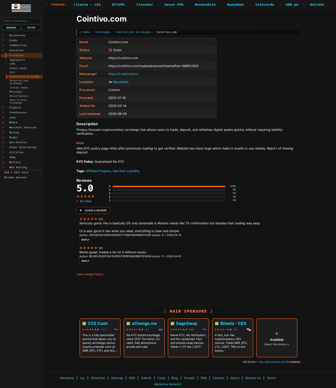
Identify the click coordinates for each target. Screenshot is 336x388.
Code (161, 378)
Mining (14, 132)
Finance (15, 107)
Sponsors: (58, 4)
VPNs (12, 157)
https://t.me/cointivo (123, 74)
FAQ (203, 378)
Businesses (17, 35)
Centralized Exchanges (24, 76)
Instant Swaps (19, 87)
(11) (103, 329)
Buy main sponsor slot (272, 361)
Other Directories (23, 147)
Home (86, 32)
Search (11, 27)
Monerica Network (168, 384)
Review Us (253, 378)
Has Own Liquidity (126, 171)
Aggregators (17, 60)
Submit (146, 378)
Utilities (16, 152)
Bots (12, 72)
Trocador (136, 5)
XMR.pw (283, 5)
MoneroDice (196, 5)
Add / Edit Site (16, 172)
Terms (271, 378)
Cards (13, 40)
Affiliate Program (98, 171)
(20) (191, 329)
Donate (189, 378)
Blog (174, 378)
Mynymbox (227, 5)
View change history (89, 274)
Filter (31, 27)
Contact (218, 378)
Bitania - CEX (78, 5)
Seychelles (121, 82)
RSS (132, 378)
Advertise (98, 378)
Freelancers (18, 112)
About (234, 378)
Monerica (67, 378)
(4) (147, 329)
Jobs (12, 117)
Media (13, 122)
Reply (85, 240)
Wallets (15, 162)
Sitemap (117, 378)
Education (16, 50)
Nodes (13, 137)
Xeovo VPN (165, 5)
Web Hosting (18, 167)
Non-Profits (18, 142)
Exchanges (16, 55)
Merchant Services (23, 127)
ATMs (12, 64)
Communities (18, 45)
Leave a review (96, 210)
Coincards (256, 5)
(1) (235, 329)
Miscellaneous (19, 96)
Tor (82, 378)
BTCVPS (110, 5)
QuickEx (308, 5)
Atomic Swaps (18, 68)
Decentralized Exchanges (19, 82)
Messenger (16, 91)
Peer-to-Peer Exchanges (18, 101)
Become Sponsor (15, 177)
